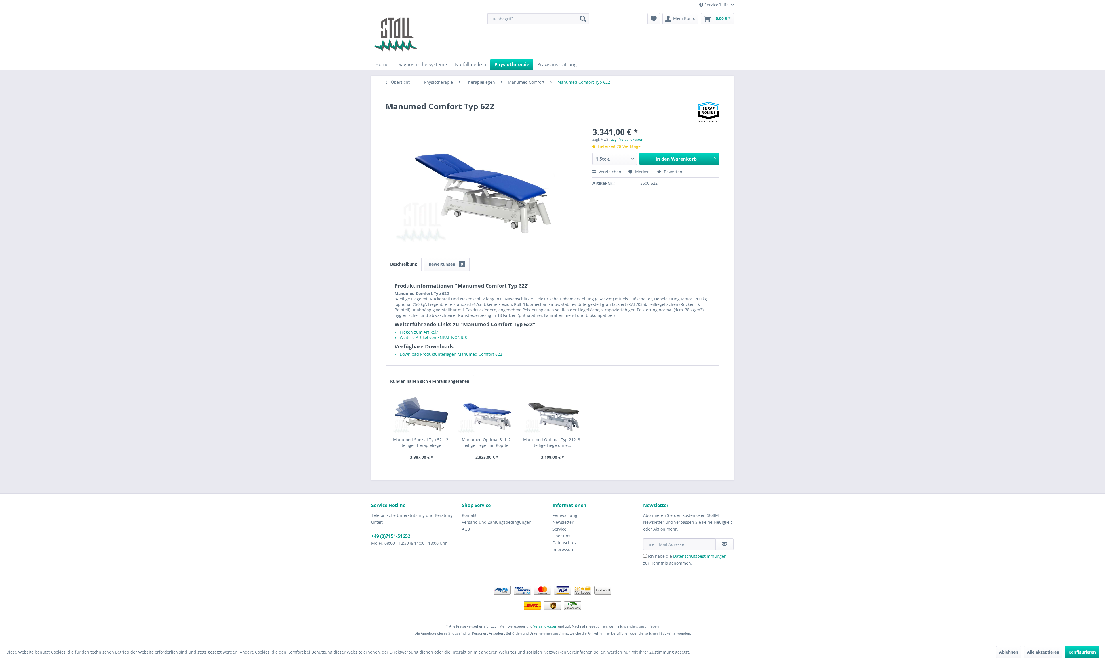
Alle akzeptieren (1043, 652)
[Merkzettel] (653, 18)
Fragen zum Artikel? (418, 332)
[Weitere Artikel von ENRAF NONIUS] (708, 112)
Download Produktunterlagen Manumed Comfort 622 (450, 354)
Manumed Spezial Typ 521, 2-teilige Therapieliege (421, 442)
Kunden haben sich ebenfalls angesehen (429, 381)
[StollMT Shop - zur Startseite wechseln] (395, 34)
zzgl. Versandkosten (627, 139)
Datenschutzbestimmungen (700, 556)
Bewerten (672, 171)
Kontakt (469, 515)
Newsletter (563, 522)
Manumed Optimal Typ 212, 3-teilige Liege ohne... (552, 442)
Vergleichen (609, 171)
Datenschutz (564, 542)
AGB (466, 529)
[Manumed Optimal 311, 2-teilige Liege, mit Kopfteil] (487, 414)
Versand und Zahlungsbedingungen (496, 522)
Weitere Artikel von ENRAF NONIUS (433, 337)
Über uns (561, 535)
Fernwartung (564, 515)
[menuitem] (538, 18)
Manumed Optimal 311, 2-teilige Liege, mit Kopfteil (487, 442)
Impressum (563, 549)
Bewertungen (446, 264)
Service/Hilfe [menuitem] (716, 4)
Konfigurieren (1082, 652)
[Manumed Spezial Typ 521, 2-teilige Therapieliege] (421, 414)
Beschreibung (403, 264)
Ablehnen (1008, 652)
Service (559, 529)
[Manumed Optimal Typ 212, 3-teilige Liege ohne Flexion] (552, 414)
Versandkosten (545, 626)
